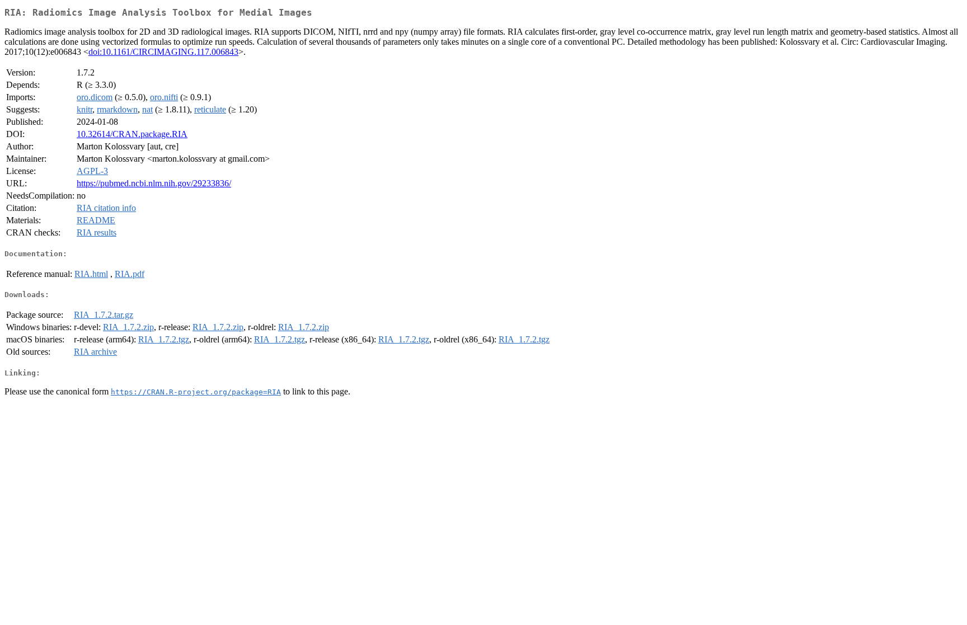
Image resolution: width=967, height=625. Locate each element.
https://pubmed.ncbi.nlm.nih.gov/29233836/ (154, 183)
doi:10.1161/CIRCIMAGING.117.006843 (163, 52)
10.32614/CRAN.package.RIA (132, 134)
